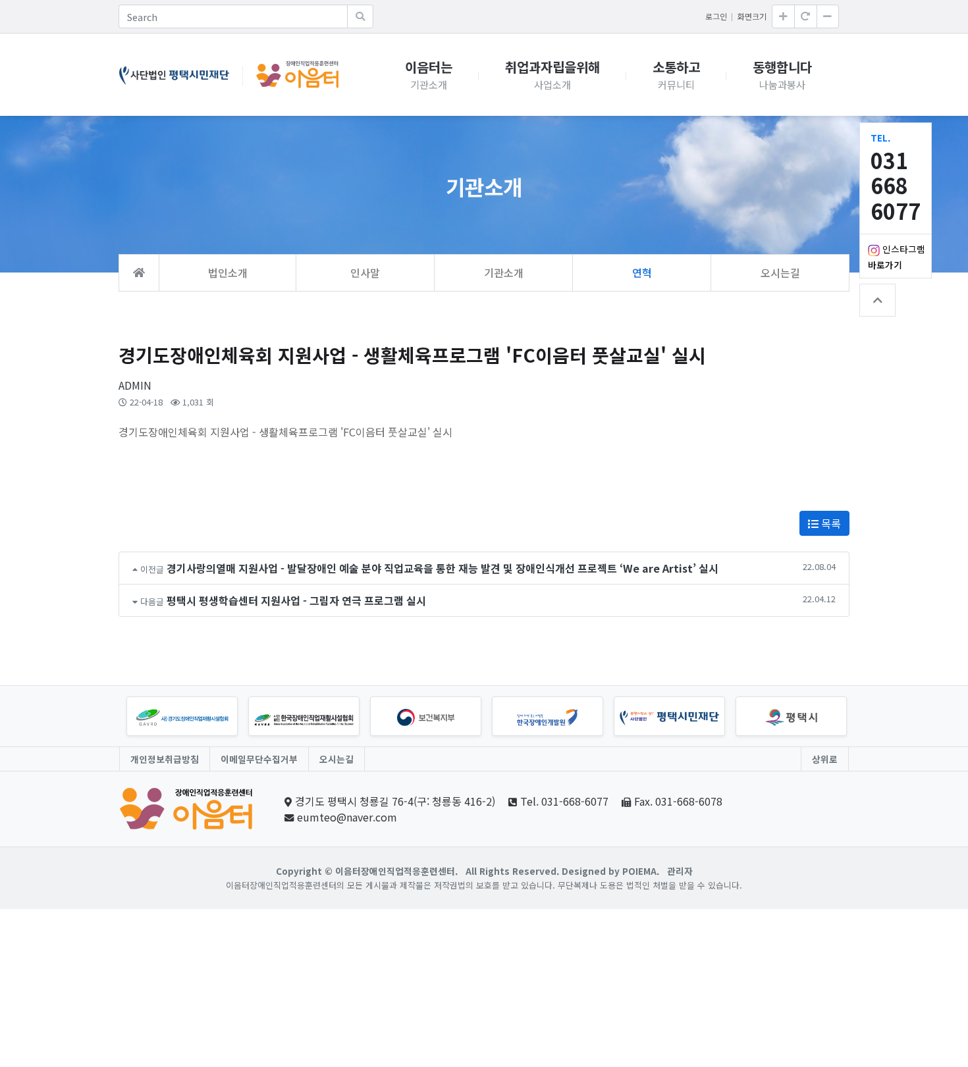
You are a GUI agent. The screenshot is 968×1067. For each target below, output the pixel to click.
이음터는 (428, 66)
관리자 (680, 870)
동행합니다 (782, 66)
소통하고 (676, 66)
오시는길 (336, 759)
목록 (830, 523)
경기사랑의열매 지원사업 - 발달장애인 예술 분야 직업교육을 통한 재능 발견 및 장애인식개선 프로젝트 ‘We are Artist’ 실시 (442, 568)
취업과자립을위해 (552, 66)
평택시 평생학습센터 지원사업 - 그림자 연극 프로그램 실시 (296, 600)
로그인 (716, 16)
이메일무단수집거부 (259, 759)
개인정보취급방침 (164, 759)
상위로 (825, 759)
